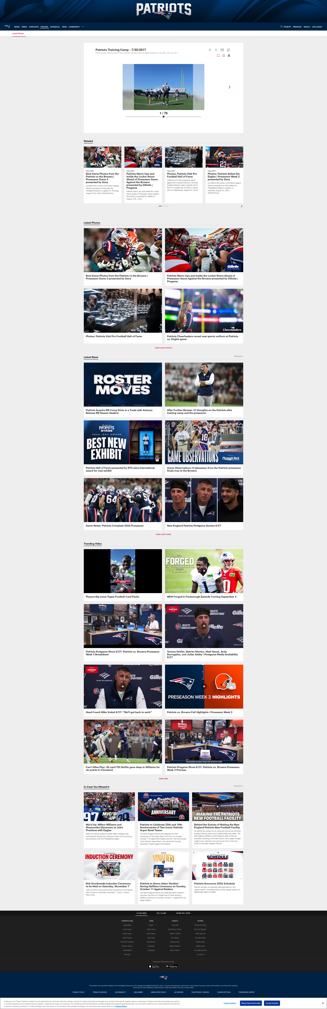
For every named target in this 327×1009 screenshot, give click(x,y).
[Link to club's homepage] (7, 26)
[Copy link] (228, 50)
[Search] (282, 26)
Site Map (127, 954)
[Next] (229, 87)
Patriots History (127, 946)
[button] (160, 206)
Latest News (127, 925)
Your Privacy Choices (200, 992)
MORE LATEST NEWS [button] (163, 534)
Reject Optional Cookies (250, 1003)
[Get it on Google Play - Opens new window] (172, 967)
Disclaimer (138, 992)
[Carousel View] (218, 56)
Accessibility (120, 992)
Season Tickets (175, 933)
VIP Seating (175, 938)
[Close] (323, 1003)
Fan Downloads (200, 938)
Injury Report (151, 933)
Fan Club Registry (200, 929)
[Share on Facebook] (210, 51)
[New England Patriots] (163, 978)
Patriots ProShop (200, 925)
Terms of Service (100, 992)
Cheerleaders (127, 950)
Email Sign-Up (200, 933)
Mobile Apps (200, 942)
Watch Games (175, 950)
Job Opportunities (200, 950)
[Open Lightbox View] (163, 92)
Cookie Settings (224, 992)
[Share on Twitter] (216, 51)
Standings (151, 950)
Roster (151, 925)
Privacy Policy (79, 992)
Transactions (151, 942)
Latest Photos (127, 938)
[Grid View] (223, 56)
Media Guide (200, 946)
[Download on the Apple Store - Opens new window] (154, 966)
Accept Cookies (272, 1003)
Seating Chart (175, 942)
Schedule (151, 946)
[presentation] (242, 206)
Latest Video (127, 929)
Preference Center (246, 992)
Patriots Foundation (127, 942)
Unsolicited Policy (158, 992)
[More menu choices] (83, 27)
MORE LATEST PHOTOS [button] (163, 348)
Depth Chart (151, 929)
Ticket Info (174, 925)
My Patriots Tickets (174, 929)
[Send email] (222, 51)
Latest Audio (127, 933)
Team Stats (151, 938)
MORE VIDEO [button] (163, 779)
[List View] (228, 56)
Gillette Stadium (174, 946)
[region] (163, 1003)
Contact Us (200, 954)
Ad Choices (178, 992)
